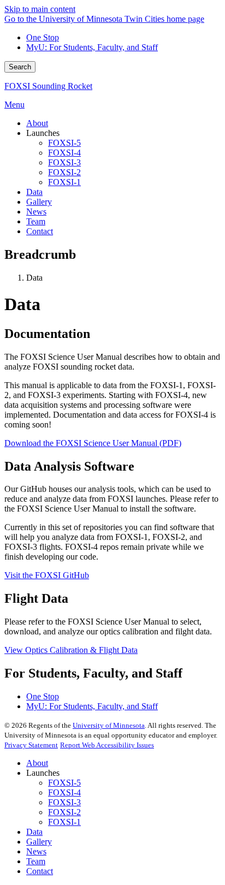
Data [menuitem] (34, 192)
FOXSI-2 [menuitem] (64, 172)
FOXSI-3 (64, 802)
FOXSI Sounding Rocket (48, 86)
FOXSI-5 (64, 782)
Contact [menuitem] (39, 231)
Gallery (39, 841)
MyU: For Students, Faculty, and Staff (92, 47)
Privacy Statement (31, 745)
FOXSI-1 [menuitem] (64, 182)
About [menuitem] (37, 123)
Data (34, 831)
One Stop (42, 37)
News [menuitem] (36, 211)
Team (35, 861)
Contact (39, 871)
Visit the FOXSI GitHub (46, 575)
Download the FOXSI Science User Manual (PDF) (92, 443)
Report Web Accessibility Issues (107, 745)
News (36, 851)
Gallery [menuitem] (39, 201)
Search (20, 67)
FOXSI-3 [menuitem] (64, 162)
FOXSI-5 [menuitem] (64, 142)
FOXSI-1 (64, 822)
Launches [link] (43, 133)
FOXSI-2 (64, 812)
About (37, 763)
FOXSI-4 (64, 792)
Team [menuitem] (35, 221)
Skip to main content (39, 9)
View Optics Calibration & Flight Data (71, 650)
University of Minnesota (109, 725)
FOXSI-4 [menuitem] (64, 152)
